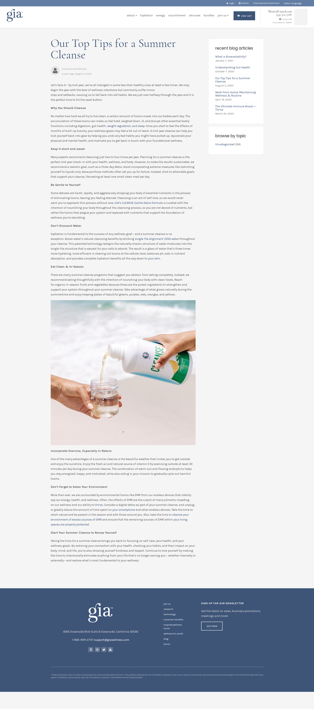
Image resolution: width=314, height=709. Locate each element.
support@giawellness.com (111, 640)
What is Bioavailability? (230, 56)
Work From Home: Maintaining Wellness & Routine (235, 93)
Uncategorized (225, 144)
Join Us (222, 15)
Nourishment (177, 15)
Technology (170, 614)
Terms (167, 644)
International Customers (266, 3)
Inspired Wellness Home (173, 626)
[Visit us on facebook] (90, 649)
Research (168, 609)
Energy (160, 15)
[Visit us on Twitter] (103, 649)
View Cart (246, 15)
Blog (166, 639)
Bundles (209, 15)
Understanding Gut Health (232, 67)
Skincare (194, 15)
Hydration (146, 15)
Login (232, 3)
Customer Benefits (173, 619)
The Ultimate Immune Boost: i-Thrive (235, 108)
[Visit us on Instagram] (97, 649)
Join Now (211, 626)
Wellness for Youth (173, 633)
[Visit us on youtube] (110, 649)
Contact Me (286, 19)
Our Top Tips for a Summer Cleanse (232, 79)
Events (245, 3)
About (131, 15)
